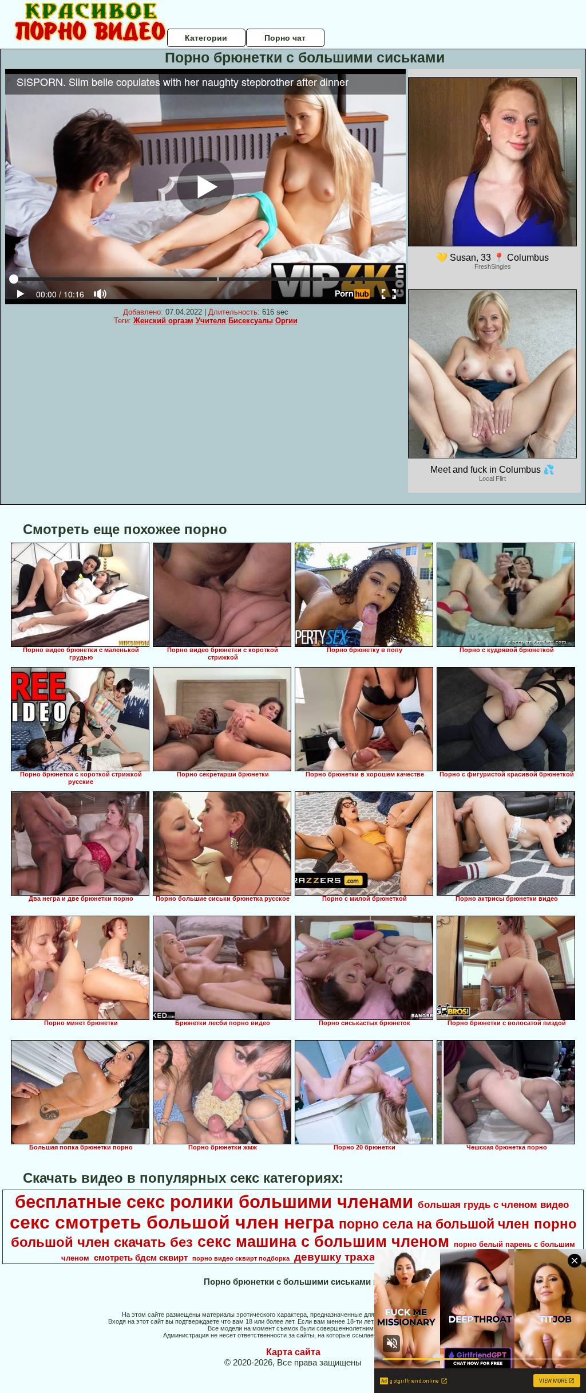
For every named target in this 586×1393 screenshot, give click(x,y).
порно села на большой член (434, 1224)
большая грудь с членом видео (493, 1204)
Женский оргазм (163, 320)
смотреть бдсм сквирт (141, 1257)
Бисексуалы (250, 320)
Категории (206, 37)
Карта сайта (293, 1352)
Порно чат (285, 37)
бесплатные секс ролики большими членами (214, 1201)
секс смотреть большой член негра (172, 1222)
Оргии (286, 320)
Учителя (211, 320)
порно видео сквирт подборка (241, 1258)
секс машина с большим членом (323, 1241)
